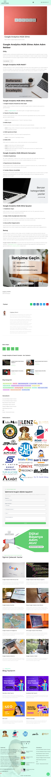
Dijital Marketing (23, 383)
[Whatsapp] (8, 348)
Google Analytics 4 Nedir (31, 656)
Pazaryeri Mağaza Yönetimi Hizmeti (9, 406)
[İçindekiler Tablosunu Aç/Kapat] (11, 61)
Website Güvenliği (30, 718)
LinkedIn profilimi (16, 246)
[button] (33, 2)
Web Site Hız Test (29, 756)
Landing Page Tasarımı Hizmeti (8, 404)
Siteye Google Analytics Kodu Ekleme (34, 605)
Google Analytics (12, 110)
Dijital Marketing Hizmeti (7, 408)
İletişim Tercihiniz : (8, 503)
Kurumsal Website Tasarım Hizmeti (9, 398)
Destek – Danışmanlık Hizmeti (8, 412)
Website (6, 389)
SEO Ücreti (4, 718)
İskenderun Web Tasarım (8, 693)
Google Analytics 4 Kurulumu (17, 370)
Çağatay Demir (7, 668)
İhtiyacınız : (7, 498)
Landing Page (19, 387)
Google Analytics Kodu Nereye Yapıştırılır (35, 579)
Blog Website (7, 383)
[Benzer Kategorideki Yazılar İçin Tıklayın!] (25, 178)
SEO (34, 387)
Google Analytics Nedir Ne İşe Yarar (10, 579)
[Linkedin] (4, 348)
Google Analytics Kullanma (8, 656)
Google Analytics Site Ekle (40, 370)
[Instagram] (17, 348)
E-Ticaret (33, 383)
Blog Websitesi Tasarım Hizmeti (8, 402)
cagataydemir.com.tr (12, 244)
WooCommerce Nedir (30, 769)
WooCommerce (16, 389)
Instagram (36, 385)
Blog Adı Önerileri (29, 751)
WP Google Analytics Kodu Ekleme (34, 630)
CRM (15, 383)
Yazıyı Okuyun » (13, 365)
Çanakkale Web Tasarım (31, 693)
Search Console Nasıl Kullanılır (41, 361)
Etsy (40, 383)
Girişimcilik (6, 385)
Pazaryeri (27, 387)
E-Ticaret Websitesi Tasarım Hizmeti (9, 400)
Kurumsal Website (8, 387)
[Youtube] (12, 348)
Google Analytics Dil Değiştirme (9, 630)
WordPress (26, 389)
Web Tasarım (42, 387)
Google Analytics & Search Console (18, 39)
